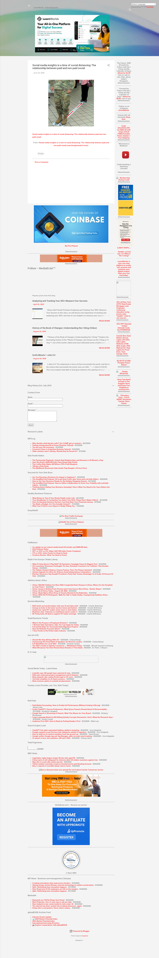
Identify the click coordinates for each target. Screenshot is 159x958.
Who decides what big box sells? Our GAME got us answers (56, 443)
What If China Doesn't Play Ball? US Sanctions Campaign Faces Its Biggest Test (64, 564)
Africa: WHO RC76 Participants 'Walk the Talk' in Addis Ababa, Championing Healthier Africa (69, 595)
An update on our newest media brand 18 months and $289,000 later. (60, 547)
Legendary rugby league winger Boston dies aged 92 (53, 758)
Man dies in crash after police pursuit (47, 762)
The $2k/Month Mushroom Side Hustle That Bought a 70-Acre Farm (59, 468)
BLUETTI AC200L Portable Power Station (124, 363)
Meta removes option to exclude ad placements (51, 681)
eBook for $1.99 (124, 73)
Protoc (41, 154)
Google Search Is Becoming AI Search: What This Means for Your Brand (61, 713)
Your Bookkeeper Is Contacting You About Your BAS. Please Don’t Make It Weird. (65, 500)
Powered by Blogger (81, 931)
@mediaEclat (123, 110)
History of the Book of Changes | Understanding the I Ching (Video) (64, 328)
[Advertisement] (123, 444)
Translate (150, 7)
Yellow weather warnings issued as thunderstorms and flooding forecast (61, 764)
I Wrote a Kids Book (40, 466)
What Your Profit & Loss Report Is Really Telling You (53, 506)
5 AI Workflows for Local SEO (44, 644)
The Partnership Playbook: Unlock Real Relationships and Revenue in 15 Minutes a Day (67, 460)
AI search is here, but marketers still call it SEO (51, 738)
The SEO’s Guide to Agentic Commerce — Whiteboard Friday (57, 646)
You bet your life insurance (43, 447)
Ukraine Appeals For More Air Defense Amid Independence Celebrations (61, 572)
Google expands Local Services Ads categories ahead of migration (59, 732)
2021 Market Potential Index (43, 921)
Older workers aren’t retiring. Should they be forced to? (55, 451)
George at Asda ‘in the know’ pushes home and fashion (54, 608)
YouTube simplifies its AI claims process (48, 679)
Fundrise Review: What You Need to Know (49, 555)
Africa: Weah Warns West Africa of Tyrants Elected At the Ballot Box (60, 593)
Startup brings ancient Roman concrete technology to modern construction (63, 885)
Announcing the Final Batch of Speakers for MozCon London (57, 642)
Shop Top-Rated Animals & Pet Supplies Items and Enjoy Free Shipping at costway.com (123, 384)
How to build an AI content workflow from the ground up (55, 734)
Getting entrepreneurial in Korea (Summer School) (52, 445)
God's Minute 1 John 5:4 (43, 355)
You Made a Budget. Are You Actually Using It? (51, 504)
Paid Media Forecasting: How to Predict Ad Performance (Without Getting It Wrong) (66, 705)
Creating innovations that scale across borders (51, 883)
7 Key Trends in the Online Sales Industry (49, 631)
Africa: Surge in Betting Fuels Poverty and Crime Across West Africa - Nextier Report (66, 589)
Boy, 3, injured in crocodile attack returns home (51, 766)
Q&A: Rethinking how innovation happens (49, 887)
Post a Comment (41, 162)
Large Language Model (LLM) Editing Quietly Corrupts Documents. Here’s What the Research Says (72, 717)
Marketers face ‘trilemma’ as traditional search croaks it (54, 612)
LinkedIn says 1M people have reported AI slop (51, 673)
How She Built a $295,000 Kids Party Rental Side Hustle (54, 462)
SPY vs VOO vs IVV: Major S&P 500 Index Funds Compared (56, 551)
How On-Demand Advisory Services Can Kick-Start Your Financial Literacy (62, 502)
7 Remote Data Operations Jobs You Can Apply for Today (55, 625)
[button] (108, 65)
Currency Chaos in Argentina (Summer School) (51, 449)
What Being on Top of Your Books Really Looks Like (53, 498)
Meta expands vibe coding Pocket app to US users (52, 677)
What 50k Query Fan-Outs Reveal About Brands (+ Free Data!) (57, 648)
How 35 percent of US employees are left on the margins (55, 889)
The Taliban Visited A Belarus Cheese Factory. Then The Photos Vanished (62, 570)
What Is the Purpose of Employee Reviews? (50, 623)
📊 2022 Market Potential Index (44, 919)
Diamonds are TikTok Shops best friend (48, 900)
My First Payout (71, 246)
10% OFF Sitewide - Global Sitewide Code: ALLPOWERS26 (124, 327)
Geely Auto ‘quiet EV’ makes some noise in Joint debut (54, 610)
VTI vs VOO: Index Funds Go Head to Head (49, 553)
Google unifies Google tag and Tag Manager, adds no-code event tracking (62, 736)
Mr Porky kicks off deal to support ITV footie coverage (54, 614)
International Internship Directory (45, 923)
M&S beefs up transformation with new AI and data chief (55, 606)
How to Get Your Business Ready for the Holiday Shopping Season (59, 481)
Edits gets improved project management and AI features (55, 675)
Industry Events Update (41, 917)
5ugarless (85, 936)
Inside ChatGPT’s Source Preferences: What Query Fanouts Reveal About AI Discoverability (69, 709)
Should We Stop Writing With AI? (45, 640)
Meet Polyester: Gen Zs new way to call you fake (52, 902)
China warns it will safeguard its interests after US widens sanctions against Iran (65, 760)
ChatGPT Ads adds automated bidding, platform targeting (55, 730)
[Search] (130, 10)
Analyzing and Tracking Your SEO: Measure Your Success (59, 301)
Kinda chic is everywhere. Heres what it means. (51, 908)
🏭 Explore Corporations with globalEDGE (49, 925)
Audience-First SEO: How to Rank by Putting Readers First (56, 721)
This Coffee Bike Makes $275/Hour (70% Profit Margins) (54, 464)
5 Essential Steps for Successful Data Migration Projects (55, 627)
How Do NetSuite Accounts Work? (46, 629)
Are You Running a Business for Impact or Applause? (54, 477)
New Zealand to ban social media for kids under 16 (52, 904)
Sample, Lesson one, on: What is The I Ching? (124, 254)
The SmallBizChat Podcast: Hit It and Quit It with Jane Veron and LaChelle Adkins (65, 479)
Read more (104, 321)
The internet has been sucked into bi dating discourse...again (57, 906)
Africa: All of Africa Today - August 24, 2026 (49, 591)
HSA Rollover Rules (40, 549)
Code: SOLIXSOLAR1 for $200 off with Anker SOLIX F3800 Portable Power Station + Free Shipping (123, 132)
